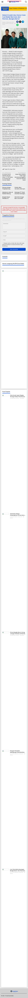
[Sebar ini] (17, 22)
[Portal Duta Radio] (14, 1)
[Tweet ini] (20, 22)
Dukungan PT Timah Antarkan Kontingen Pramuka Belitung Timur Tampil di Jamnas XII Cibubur (20, 193)
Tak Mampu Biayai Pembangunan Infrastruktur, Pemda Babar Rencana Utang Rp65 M (18, 514)
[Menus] (2, 2)
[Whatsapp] (17, 25)
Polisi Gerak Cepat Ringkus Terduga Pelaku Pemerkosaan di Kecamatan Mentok (17, 396)
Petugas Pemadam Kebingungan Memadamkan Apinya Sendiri (17, 751)
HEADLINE (11, 23)
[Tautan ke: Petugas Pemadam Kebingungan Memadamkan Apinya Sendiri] (5, 808)
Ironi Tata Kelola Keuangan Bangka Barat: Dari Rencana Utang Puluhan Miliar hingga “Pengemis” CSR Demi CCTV (17, 870)
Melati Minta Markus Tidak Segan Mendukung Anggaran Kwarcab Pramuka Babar (20, 176)
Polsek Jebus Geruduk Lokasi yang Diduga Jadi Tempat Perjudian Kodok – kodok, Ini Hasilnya (20, 188)
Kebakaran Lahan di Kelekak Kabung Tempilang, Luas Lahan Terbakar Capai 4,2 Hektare (7, 193)
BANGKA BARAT (5, 23)
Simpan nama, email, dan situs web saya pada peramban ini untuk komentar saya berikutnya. (13, 244)
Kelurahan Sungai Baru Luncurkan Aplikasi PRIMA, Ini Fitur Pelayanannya (20, 197)
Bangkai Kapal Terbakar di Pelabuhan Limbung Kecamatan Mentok (7, 197)
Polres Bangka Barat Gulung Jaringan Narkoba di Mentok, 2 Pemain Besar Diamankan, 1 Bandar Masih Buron (17, 633)
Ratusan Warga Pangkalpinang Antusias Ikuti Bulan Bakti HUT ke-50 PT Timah (7, 188)
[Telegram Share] (23, 22)
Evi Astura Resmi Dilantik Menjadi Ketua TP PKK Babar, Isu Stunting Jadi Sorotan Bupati (7, 176)
